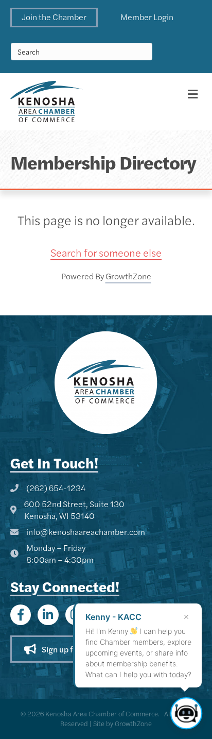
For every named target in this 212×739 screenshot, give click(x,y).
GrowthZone (128, 276)
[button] (54, 17)
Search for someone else (106, 252)
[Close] (186, 617)
